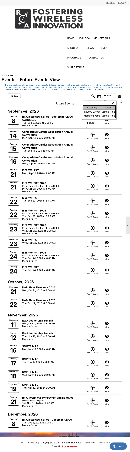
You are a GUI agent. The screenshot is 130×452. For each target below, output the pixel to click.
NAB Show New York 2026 (38, 287)
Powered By (57, 446)
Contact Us (96, 57)
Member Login (116, 2)
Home (70, 38)
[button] (103, 38)
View (106, 120)
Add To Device (92, 135)
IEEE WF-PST (30, 170)
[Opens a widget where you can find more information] (118, 446)
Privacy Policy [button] (104, 443)
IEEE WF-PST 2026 (34, 183)
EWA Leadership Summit (37, 320)
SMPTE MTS (30, 346)
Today (14, 95)
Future (90, 122)
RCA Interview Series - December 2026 (47, 419)
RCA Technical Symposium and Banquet (47, 397)
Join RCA (84, 38)
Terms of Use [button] (90, 443)
